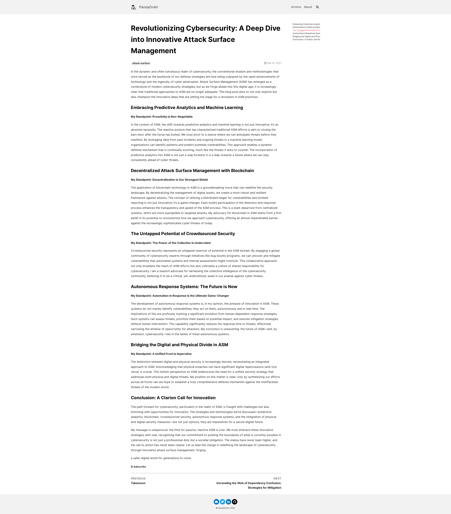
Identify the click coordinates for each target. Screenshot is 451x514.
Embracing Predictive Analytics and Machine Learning (318, 24)
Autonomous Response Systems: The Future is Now (317, 33)
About (308, 7)
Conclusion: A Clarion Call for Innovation (312, 39)
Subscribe (140, 466)
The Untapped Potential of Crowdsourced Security (316, 30)
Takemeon (138, 483)
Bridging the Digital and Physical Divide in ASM (315, 36)
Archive (296, 7)
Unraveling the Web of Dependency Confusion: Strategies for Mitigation (248, 485)
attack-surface (141, 63)
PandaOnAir (148, 7)
